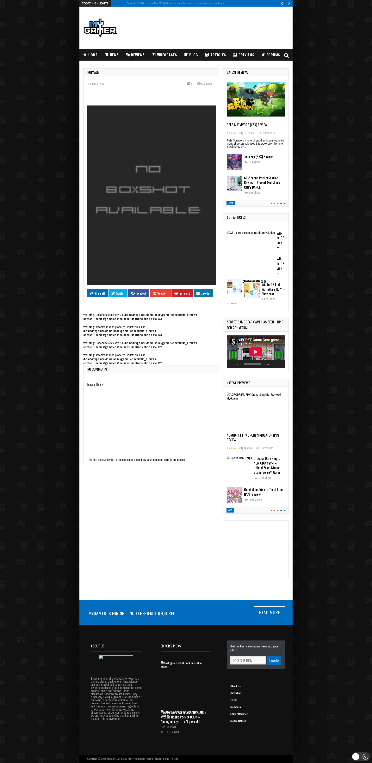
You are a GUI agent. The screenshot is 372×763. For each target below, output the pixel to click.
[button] (361, 756)
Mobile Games (238, 721)
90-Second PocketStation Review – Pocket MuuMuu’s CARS (262, 289)
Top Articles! (236, 217)
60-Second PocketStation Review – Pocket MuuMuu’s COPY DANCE (262, 182)
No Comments (266, 133)
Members (235, 707)
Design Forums (145, 758)
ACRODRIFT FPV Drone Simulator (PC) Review (253, 437)
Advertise (235, 693)
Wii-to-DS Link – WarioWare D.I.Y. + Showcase (262, 261)
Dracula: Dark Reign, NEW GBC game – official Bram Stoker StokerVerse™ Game (267, 465)
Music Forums (162, 758)
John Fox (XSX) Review (258, 156)
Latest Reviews (238, 72)
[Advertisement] (218, 27)
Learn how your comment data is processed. (160, 460)
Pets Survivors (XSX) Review (247, 124)
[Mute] (274, 364)
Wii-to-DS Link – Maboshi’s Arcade (261, 235)
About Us (235, 686)
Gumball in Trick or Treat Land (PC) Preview (263, 492)
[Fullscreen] (280, 364)
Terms (233, 700)
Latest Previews (238, 382)
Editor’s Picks (171, 645)
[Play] (232, 364)
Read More (269, 612)
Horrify (174, 758)
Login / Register (239, 714)
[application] (256, 351)
